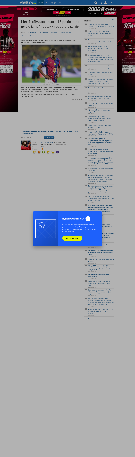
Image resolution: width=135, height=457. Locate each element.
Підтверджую (72, 238)
